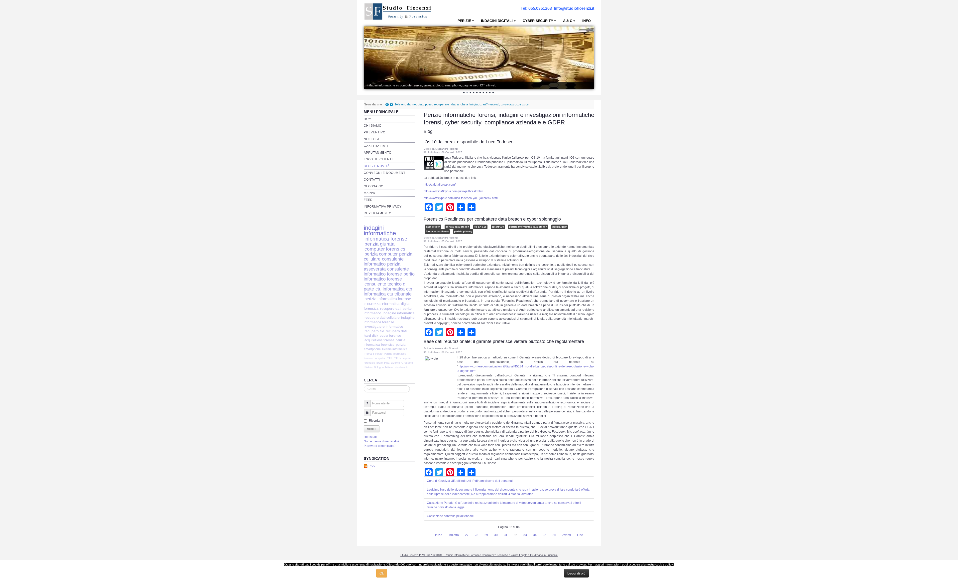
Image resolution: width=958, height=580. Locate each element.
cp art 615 (480, 226)
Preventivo (374, 132)
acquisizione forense (379, 340)
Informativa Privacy (383, 206)
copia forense (390, 335)
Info (586, 21)
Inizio (438, 535)
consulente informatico (384, 261)
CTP (389, 358)
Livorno (395, 362)
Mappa (369, 193)
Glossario (373, 186)
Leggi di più (576, 573)
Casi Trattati (376, 146)
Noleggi (371, 139)
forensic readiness (437, 231)
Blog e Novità (377, 166)
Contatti (372, 179)
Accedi (371, 429)
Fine (580, 535)
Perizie (464, 21)
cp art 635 (498, 226)
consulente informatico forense (386, 271)
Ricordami (376, 420)
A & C (567, 21)
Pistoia (368, 367)
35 (544, 535)
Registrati (370, 437)
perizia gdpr (559, 226)
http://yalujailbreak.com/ (440, 184)
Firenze (377, 353)
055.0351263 (540, 8)
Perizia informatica (394, 349)
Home (369, 119)
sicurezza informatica (381, 303)
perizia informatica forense (387, 299)
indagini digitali (497, 21)
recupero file (374, 331)
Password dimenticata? (379, 446)
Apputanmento (377, 152)
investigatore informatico (383, 326)
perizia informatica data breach (528, 226)
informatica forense (385, 239)
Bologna (379, 367)
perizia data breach (457, 226)
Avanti (566, 535)
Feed (368, 200)
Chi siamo (372, 125)
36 (554, 535)
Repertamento (377, 213)
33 (525, 535)
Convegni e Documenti (385, 173)
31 (505, 535)
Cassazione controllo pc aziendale (450, 516)
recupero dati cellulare (382, 317)
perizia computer (381, 254)
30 (496, 535)
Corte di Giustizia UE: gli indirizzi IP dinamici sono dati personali (470, 481)
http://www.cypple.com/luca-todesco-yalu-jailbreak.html (461, 198)
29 (486, 535)
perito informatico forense (389, 276)
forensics (387, 344)
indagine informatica (399, 313)
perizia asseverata (382, 266)
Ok (381, 573)
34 (535, 535)
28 (476, 535)
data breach (401, 367)
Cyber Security (538, 21)
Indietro (454, 535)
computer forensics (384, 249)
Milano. (389, 367)
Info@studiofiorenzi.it (574, 8)
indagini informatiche (380, 230)
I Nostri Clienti (378, 159)
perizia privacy (463, 231)
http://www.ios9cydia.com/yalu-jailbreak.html (453, 191)
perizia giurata (379, 244)
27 (467, 535)
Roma (368, 353)
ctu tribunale (399, 293)
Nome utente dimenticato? (381, 441)
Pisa (386, 362)
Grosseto (407, 362)
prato (379, 362)
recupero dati (390, 308)
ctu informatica (390, 289)
